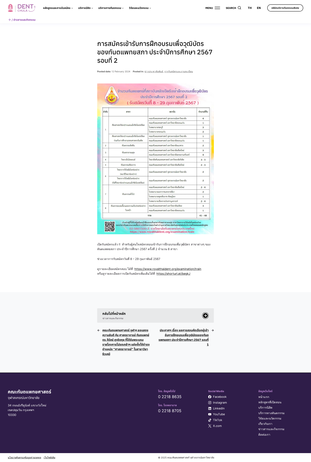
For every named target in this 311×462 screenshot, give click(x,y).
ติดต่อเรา (264, 434)
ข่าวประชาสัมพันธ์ (153, 71)
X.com (217, 426)
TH (250, 8)
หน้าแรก (263, 397)
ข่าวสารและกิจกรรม (271, 429)
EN (259, 8)
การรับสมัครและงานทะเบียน (178, 71)
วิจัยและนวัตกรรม (269, 418)
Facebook (220, 396)
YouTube (219, 414)
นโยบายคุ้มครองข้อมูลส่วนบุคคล (24, 457)
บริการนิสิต (265, 407)
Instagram (220, 402)
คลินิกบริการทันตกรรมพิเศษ (285, 7)
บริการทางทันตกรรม (271, 413)
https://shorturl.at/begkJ (173, 273)
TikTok (217, 420)
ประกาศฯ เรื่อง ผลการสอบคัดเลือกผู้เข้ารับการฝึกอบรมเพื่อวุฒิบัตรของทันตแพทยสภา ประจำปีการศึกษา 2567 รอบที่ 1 (184, 337)
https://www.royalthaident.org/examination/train (167, 269)
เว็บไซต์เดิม (49, 457)
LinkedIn (219, 408)
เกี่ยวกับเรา (265, 423)
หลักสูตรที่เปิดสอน (269, 402)
